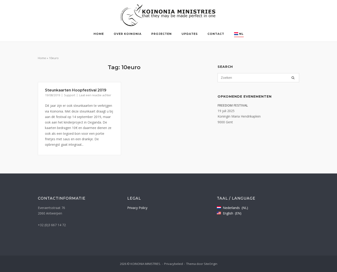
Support (69, 95)
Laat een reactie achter (95, 95)
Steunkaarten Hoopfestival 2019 (75, 90)
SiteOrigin (210, 264)
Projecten (161, 34)
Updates (190, 34)
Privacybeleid (173, 264)
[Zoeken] (293, 77)
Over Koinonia (127, 34)
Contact (215, 34)
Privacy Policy (137, 208)
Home (99, 34)
